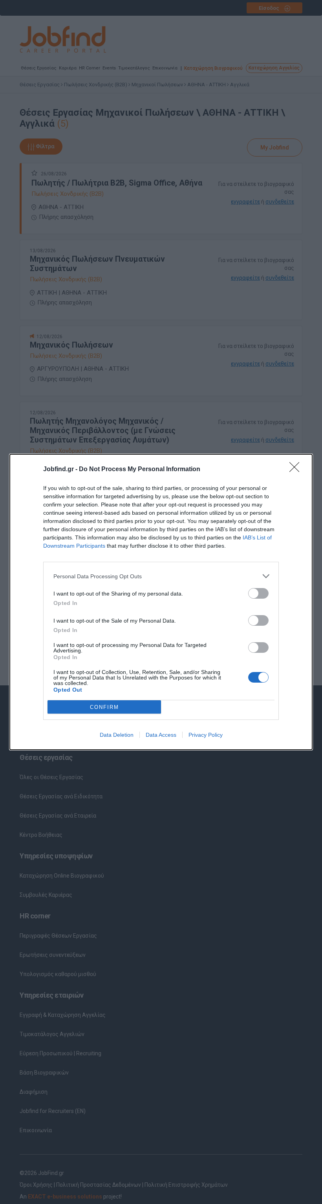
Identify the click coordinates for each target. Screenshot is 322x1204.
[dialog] (161, 602)
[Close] (296, 469)
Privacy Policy (205, 735)
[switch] (258, 593)
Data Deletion (117, 735)
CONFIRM (104, 707)
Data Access (161, 735)
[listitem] (161, 576)
